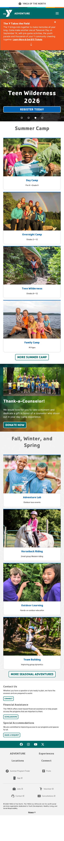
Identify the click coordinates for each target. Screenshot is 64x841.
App (18, 778)
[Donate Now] (32, 381)
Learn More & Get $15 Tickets (27, 39)
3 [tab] (35, 118)
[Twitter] (42, 744)
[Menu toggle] (57, 13)
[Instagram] (28, 744)
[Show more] (31, 44)
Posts (46, 771)
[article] (32, 34)
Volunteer (46, 789)
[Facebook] (21, 744)
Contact (17, 796)
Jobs (17, 789)
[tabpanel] (32, 85)
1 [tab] (22, 118)
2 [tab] (28, 118)
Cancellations (46, 796)
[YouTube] (35, 744)
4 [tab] (42, 118)
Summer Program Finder (18, 771)
